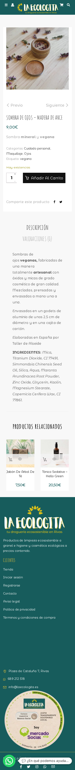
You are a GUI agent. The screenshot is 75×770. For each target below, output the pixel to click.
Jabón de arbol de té (20, 474)
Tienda (8, 569)
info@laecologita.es (23, 687)
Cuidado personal (37, 148)
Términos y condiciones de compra (29, 617)
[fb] (21, 767)
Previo (17, 105)
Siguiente (55, 105)
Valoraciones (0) (37, 238)
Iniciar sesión (13, 577)
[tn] (36, 767)
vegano (26, 159)
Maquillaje (14, 154)
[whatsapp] (44, 767)
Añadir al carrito (46, 178)
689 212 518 (16, 679)
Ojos (27, 154)
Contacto (10, 593)
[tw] (28, 767)
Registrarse (11, 585)
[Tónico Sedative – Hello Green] (55, 453)
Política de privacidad (19, 609)
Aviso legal (11, 601)
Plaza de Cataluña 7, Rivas (29, 671)
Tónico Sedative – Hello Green (54, 474)
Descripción (37, 227)
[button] (10, 459)
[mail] (53, 767)
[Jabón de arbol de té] (20, 453)
